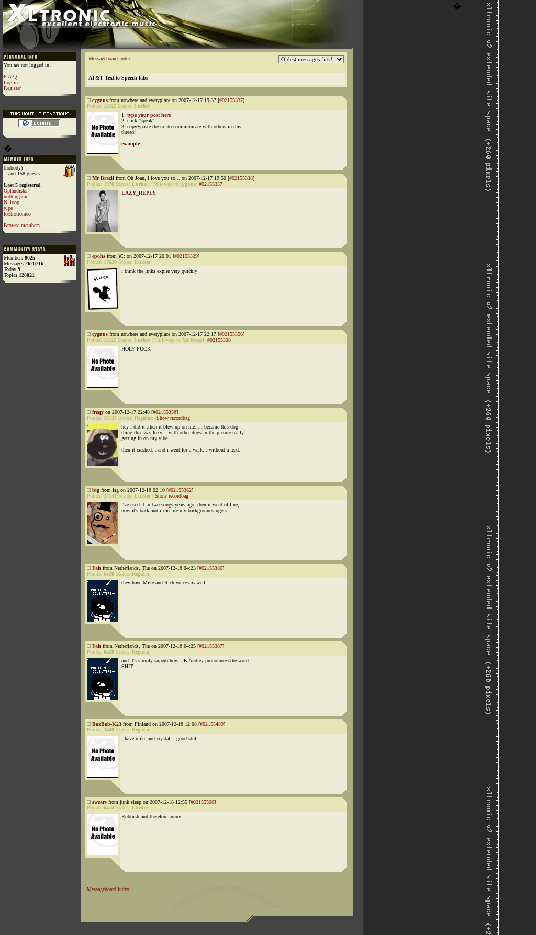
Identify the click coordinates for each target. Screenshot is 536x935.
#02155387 (210, 646)
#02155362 (180, 490)
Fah (96, 568)
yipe (8, 208)
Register (12, 88)
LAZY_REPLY (138, 193)
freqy (98, 412)
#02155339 (186, 256)
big (95, 490)
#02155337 (231, 100)
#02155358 (164, 412)
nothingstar (15, 196)
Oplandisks (15, 191)
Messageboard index (109, 58)
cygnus (100, 100)
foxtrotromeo (17, 214)
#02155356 (231, 334)
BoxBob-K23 (106, 724)
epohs (98, 256)
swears (99, 802)
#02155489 (212, 724)
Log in (11, 82)
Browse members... (24, 225)
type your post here (149, 115)
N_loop (11, 202)
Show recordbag (173, 418)
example (130, 144)
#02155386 (210, 568)
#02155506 (202, 802)
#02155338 (241, 178)
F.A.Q (10, 77)
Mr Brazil (103, 178)
